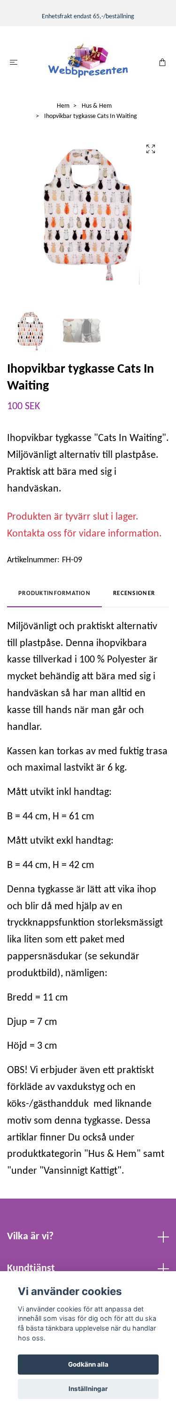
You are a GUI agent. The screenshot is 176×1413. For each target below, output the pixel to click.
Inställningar (88, 1388)
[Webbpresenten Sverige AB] (88, 61)
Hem (63, 106)
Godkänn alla (88, 1364)
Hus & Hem (97, 106)
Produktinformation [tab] (54, 593)
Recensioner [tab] (134, 593)
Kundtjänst (31, 1268)
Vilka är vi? (30, 1236)
